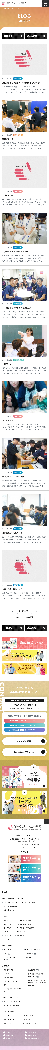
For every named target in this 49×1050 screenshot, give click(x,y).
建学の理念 (7, 949)
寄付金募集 (29, 953)
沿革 (5, 953)
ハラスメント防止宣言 (10, 958)
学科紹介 (5, 916)
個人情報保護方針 (34, 1038)
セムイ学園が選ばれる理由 (12, 898)
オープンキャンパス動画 (12, 1005)
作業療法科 (7, 932)
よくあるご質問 (27, 1016)
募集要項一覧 (8, 970)
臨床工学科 (7, 924)
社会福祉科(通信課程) (24, 924)
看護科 (6, 920)
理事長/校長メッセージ (33, 949)
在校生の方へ (10, 1032)
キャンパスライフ (10, 1019)
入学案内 (5, 966)
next (37, 611)
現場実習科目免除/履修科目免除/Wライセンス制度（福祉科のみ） (37, 982)
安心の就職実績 (9, 910)
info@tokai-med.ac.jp (28, 847)
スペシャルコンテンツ (30, 1023)
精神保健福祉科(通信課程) (25, 928)
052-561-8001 (18, 845)
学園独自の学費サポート (12, 981)
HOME (4, 892)
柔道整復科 (7, 935)
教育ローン (7, 985)
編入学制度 (31, 970)
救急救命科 (20, 935)
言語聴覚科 (7, 939)
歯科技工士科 (21, 932)
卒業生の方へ (32, 1032)
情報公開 (28, 957)
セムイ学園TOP (6, 8)
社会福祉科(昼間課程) (24, 920)
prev (12, 611)
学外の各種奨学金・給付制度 (13, 990)
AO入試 (6, 974)
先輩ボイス (7, 1023)
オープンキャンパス (10, 997)
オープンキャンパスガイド (13, 1001)
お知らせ (7, 1016)
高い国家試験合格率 (10, 906)
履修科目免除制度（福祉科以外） (35, 975)
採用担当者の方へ (12, 1035)
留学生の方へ (32, 1035)
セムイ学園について (10, 945)
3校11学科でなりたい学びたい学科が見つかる (19, 902)
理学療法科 (7, 928)
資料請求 (9, 1038)
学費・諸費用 (8, 977)
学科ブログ (26, 1019)
